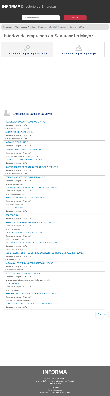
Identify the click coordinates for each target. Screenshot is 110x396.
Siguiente (102, 314)
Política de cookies (55, 390)
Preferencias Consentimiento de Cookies (55, 392)
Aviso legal (55, 388)
